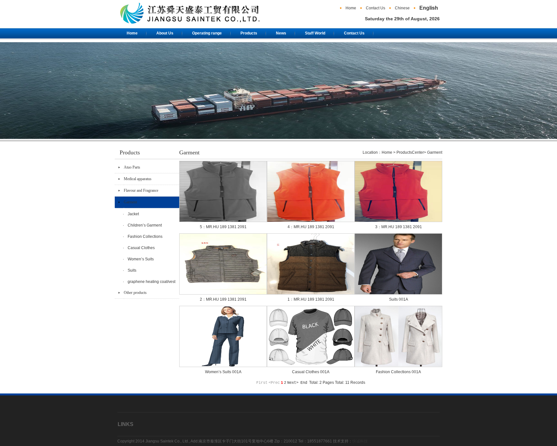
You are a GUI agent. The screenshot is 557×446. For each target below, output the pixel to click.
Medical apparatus (137, 179)
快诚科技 (360, 441)
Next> (292, 383)
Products (248, 33)
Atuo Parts (132, 167)
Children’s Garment (145, 225)
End (303, 383)
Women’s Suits (141, 259)
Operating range (207, 33)
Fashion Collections (145, 236)
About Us (164, 33)
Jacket (133, 214)
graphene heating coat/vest (151, 281)
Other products (135, 292)
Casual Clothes (141, 248)
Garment (130, 202)
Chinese (402, 8)
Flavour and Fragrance (141, 190)
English (428, 8)
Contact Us (375, 8)
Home (351, 8)
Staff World (315, 33)
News (281, 33)
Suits (132, 270)
